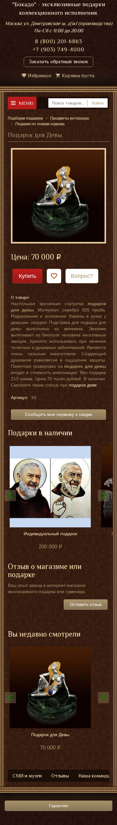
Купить (27, 276)
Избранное (39, 76)
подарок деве (83, 384)
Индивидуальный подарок (50, 533)
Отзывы (60, 776)
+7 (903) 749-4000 (58, 49)
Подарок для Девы (50, 734)
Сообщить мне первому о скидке (58, 414)
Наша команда (94, 776)
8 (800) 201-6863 (58, 41)
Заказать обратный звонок (58, 61)
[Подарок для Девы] (58, 195)
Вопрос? (82, 276)
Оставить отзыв (85, 604)
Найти (98, 102)
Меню (26, 103)
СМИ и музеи (27, 776)
